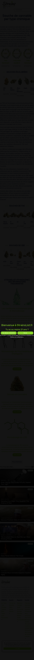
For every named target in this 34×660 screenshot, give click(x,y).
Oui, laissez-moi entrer (8, 333)
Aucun (25, 333)
